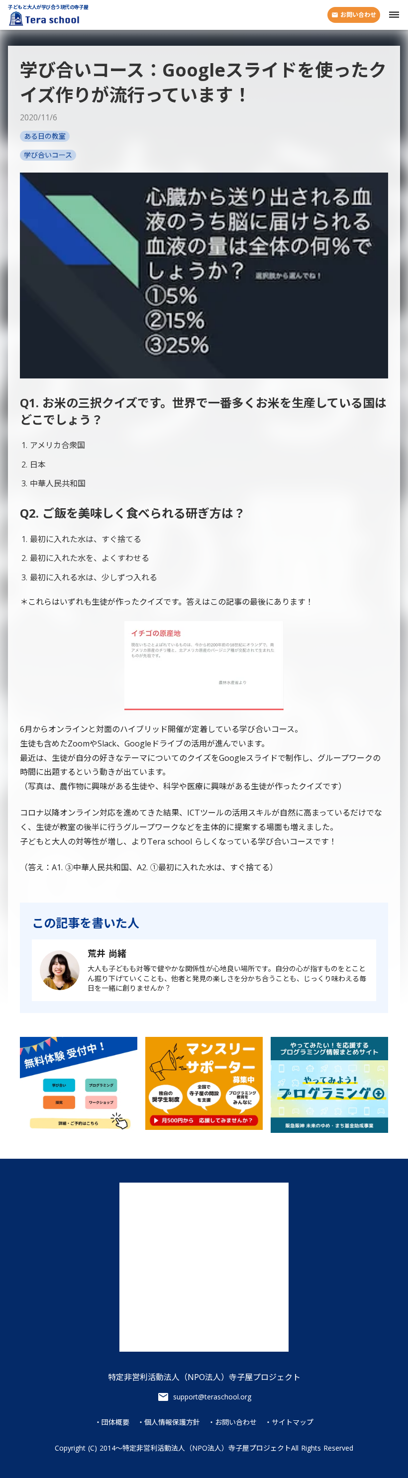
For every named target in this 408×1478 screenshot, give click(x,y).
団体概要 (115, 1422)
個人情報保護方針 (172, 1422)
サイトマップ (292, 1422)
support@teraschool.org (212, 1396)
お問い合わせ (236, 1422)
